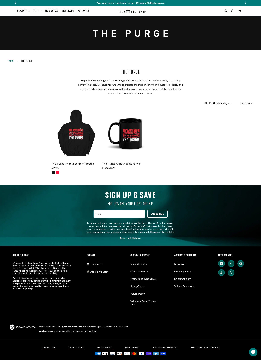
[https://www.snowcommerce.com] (23, 327)
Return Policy (137, 293)
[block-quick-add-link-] (76, 133)
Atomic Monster (99, 271)
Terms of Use (48, 347)
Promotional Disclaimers (143, 278)
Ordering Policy (182, 271)
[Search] (226, 11)
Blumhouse (96, 264)
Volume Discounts (184, 286)
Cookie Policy (104, 347)
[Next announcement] (246, 3)
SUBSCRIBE (157, 213)
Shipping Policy (182, 278)
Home (11, 60)
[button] (23, 11)
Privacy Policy (76, 347)
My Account (180, 264)
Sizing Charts (137, 286)
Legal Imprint (132, 347)
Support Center (138, 264)
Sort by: (208, 103)
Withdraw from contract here (144, 302)
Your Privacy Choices (207, 347)
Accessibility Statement (165, 347)
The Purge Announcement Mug (121, 163)
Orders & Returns (139, 271)
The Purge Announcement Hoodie (72, 163)
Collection (147, 2)
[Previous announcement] (15, 3)
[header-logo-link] (132, 11)
